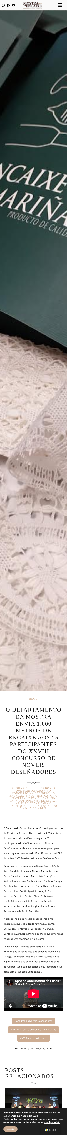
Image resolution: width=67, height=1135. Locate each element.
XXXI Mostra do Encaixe (33, 1038)
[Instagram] (3, 5)
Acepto (10, 1129)
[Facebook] (8, 5)
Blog (33, 698)
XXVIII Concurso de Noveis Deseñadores (33, 1029)
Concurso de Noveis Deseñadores (33, 1020)
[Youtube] (13, 5)
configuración (52, 1122)
